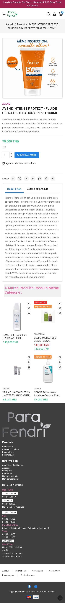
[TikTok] (33, 178)
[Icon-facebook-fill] (29, 586)
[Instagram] (26, 178)
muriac (6, 388)
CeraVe (37, 388)
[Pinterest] (46, 178)
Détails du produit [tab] (37, 189)
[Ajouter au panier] (29, 313)
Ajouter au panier (27, 155)
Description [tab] (14, 189)
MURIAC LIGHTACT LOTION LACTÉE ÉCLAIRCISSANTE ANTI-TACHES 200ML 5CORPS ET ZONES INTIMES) (16, 394)
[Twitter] (19, 178)
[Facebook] (13, 178)
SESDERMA (39, 334)
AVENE (6, 103)
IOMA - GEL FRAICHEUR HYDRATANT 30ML (14, 337)
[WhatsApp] (39, 178)
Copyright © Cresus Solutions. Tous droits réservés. (32, 591)
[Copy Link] (52, 178)
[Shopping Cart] (61, 14)
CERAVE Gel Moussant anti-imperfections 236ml (47, 394)
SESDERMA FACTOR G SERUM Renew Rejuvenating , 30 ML (45, 340)
